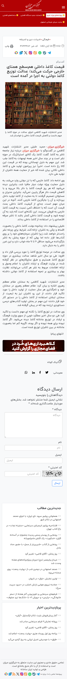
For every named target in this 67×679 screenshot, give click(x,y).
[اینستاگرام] (30, 54)
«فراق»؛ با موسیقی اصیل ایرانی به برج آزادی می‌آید (32, 639)
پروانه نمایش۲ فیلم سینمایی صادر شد (38, 621)
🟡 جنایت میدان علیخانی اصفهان (52, 22)
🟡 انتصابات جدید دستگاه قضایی (32, 15)
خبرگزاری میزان (56, 147)
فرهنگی (45, 39)
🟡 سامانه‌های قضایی (10, 15)
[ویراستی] (21, 54)
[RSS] (13, 675)
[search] (3, 5)
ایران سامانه (26, 669)
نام (60, 442)
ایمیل (58, 455)
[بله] (44, 54)
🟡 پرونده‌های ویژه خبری (56, 15)
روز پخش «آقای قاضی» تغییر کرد (41, 553)
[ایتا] (35, 54)
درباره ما (43, 674)
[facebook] (40, 373)
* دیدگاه (57, 409)
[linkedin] (33, 373)
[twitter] (46, 373)
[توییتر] (25, 54)
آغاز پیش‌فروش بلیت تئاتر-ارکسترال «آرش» (36, 615)
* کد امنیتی (55, 467)
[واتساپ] (39, 54)
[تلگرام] (49, 54)
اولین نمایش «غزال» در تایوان (43, 578)
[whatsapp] (26, 373)
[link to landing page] (33, 5)
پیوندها (59, 674)
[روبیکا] (16, 54)
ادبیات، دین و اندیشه (30, 39)
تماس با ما (51, 674)
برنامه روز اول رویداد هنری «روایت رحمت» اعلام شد (32, 633)
